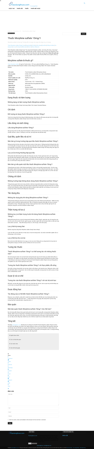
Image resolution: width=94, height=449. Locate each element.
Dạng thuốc (28, 45)
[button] (84, 3)
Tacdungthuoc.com (32, 435)
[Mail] (63, 435)
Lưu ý (14, 46)
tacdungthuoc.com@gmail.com (44, 445)
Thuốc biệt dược (35, 8)
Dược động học (35, 46)
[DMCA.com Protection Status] (32, 444)
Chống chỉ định (50, 45)
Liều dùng (38, 45)
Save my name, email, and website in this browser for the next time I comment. (27, 419)
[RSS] (65, 435)
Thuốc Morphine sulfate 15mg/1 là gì (16, 45)
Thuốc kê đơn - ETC (17, 31)
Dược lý (29, 46)
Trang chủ (10, 31)
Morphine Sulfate (11, 33)
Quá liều (44, 45)
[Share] (66, 435)
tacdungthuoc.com (16, 324)
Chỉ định (34, 45)
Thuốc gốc (20, 8)
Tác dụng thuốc (76, 447)
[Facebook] (62, 435)
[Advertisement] (37, 19)
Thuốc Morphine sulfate (13, 64)
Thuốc (27, 8)
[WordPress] (67, 435)
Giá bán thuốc (69, 447)
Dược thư (12, 8)
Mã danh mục (83, 447)
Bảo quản (24, 46)
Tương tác (19, 46)
